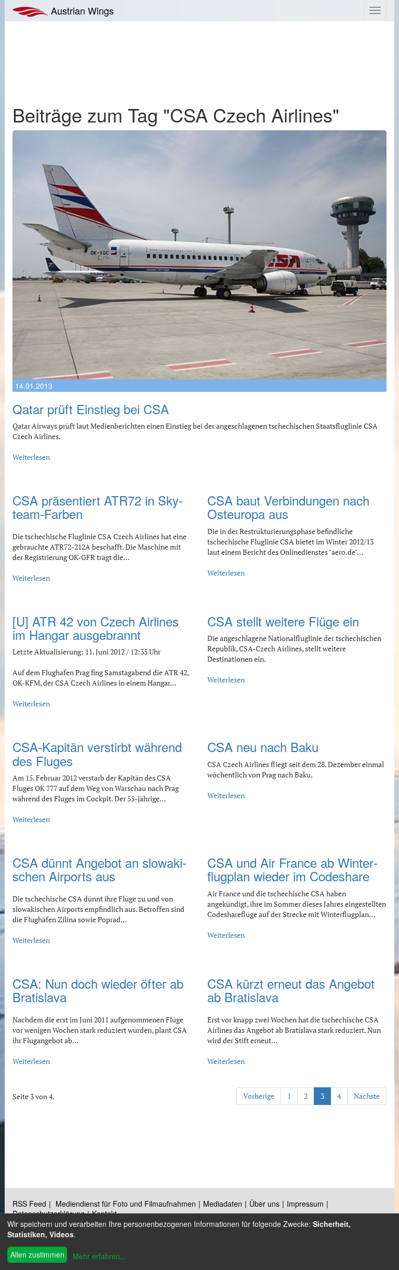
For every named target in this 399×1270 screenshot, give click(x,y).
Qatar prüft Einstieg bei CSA (90, 409)
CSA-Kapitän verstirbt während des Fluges (97, 753)
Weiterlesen (31, 457)
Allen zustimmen (37, 1254)
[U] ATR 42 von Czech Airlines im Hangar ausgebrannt (95, 628)
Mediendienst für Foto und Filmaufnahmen (126, 1203)
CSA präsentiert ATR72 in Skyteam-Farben (97, 507)
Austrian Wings (81, 10)
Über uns (264, 1203)
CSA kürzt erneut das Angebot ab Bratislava (291, 990)
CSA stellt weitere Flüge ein (283, 621)
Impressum (305, 1203)
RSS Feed (29, 1203)
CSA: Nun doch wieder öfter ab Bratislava (97, 990)
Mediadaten (222, 1203)
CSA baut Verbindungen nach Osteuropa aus (288, 507)
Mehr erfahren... (99, 1256)
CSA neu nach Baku (262, 747)
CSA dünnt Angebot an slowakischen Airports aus (99, 869)
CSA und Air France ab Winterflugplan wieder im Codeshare (292, 869)
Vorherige (258, 1096)
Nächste (367, 1096)
